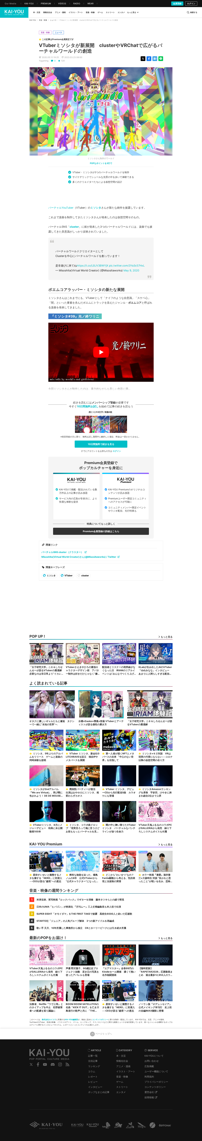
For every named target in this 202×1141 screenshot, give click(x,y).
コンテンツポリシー (100, 1019)
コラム (91, 1071)
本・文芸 (121, 1055)
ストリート (122, 1086)
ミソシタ (96, 207)
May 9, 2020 (131, 270)
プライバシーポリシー (156, 1081)
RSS (67, 1064)
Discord (53, 1064)
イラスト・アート (125, 1071)
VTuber (68, 575)
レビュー (93, 1081)
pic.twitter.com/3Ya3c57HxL (127, 265)
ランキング (94, 1066)
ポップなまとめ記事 (98, 1092)
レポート (93, 1076)
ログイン (191, 3)
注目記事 (93, 1060)
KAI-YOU (32, 20)
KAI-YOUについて (154, 1055)
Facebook (38, 1064)
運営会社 (149, 1092)
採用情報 (149, 1097)
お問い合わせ (151, 1060)
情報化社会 (122, 1060)
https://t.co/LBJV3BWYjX (92, 265)
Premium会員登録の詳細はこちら (101, 531)
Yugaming (44, 60)
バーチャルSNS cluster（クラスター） (62, 552)
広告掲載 (149, 1066)
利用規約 (149, 1076)
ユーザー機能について (156, 1071)
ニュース (53, 20)
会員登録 (177, 3)
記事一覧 (93, 1055)
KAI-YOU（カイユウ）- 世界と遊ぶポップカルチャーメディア (14, 12)
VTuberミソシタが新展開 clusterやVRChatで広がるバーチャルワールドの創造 (100, 48)
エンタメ (121, 1092)
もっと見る (131, 12)
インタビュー (95, 1086)
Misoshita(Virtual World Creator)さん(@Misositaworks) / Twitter (78, 556)
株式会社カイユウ (49, 1019)
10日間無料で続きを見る (101, 444)
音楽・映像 (43, 20)
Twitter (31, 1064)
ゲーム (119, 1081)
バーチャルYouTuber (60, 207)
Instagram (60, 1064)
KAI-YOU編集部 (71, 1019)
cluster (74, 226)
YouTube (45, 1064)
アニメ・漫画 (123, 1066)
